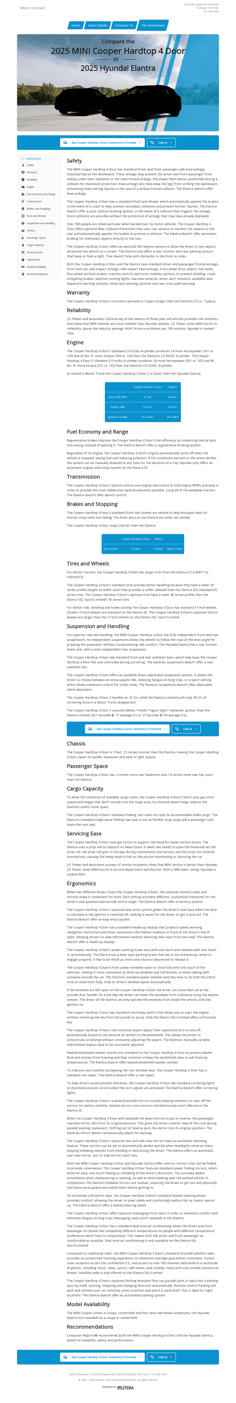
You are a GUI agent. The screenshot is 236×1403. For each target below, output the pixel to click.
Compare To (124, 25)
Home (76, 25)
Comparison (33, 158)
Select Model (98, 25)
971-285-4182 (211, 11)
